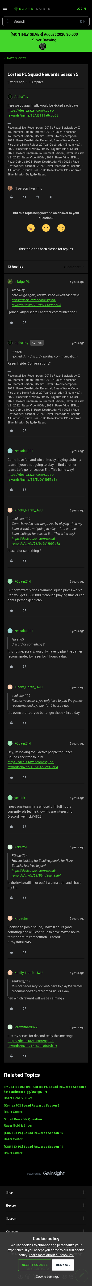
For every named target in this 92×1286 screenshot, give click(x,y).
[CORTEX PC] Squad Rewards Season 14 (33, 1146)
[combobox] (46, 21)
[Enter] (7, 21)
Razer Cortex (16, 58)
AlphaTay (21, 96)
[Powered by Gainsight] (46, 1174)
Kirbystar (21, 918)
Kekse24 (20, 847)
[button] (5, 10)
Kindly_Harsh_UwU (28, 510)
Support (11, 1218)
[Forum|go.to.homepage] (31, 9)
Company (12, 1231)
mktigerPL (22, 281)
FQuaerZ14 (22, 581)
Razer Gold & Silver (18, 1098)
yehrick (19, 797)
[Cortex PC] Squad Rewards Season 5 (31, 1105)
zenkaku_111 (24, 451)
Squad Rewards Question (23, 1119)
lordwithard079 (26, 1027)
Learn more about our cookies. (51, 1255)
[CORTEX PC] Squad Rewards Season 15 (33, 1133)
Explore (11, 1205)
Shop (9, 1192)
